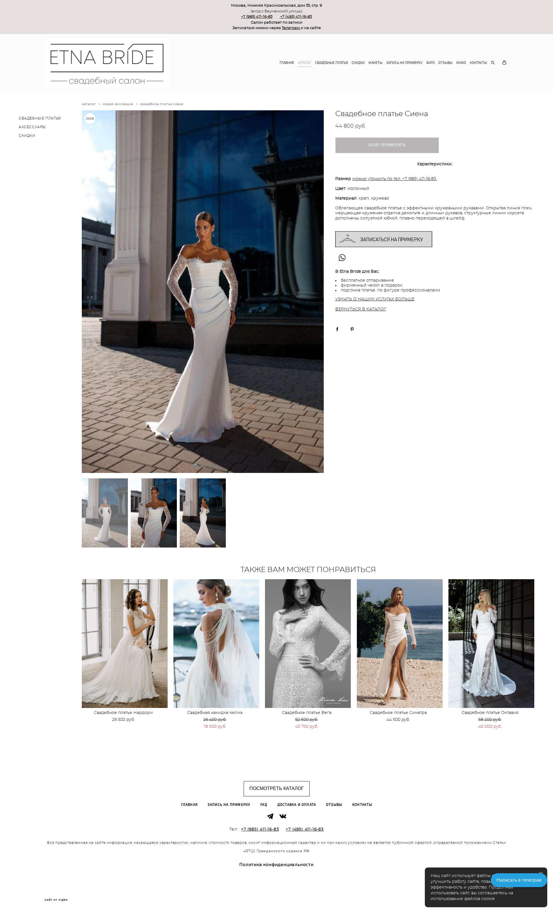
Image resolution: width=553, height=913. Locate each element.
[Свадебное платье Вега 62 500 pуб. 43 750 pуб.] (308, 643)
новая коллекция (118, 104)
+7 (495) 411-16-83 (296, 17)
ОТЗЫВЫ (445, 62)
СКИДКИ (358, 62)
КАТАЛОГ (304, 62)
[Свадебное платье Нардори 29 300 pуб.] (125, 643)
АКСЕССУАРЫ (32, 127)
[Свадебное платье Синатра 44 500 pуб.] (400, 643)
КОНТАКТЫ (478, 62)
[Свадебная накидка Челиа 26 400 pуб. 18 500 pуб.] (216, 643)
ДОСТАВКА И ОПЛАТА (296, 805)
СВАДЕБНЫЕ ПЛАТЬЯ (331, 62)
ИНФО (461, 62)
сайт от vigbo (56, 899)
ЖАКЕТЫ (375, 62)
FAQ (263, 805)
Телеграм (291, 28)
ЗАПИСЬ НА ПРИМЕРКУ (404, 62)
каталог (89, 104)
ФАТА (430, 62)
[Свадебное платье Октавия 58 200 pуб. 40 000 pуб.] (491, 643)
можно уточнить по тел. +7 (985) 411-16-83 (394, 179)
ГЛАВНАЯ (287, 62)
